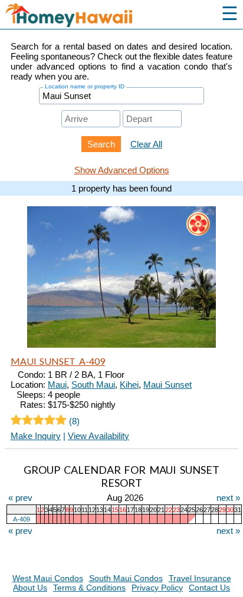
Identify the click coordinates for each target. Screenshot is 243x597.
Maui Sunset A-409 (58, 361)
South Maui (93, 385)
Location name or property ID (84, 86)
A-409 (21, 519)
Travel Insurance (200, 578)
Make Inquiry (36, 436)
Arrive (75, 109)
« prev (20, 498)
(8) (73, 421)
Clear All (146, 144)
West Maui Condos (47, 578)
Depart (138, 109)
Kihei (129, 385)
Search (101, 144)
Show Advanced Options (121, 170)
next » (228, 498)
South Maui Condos (126, 578)
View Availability (98, 436)
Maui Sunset (167, 385)
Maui (57, 385)
